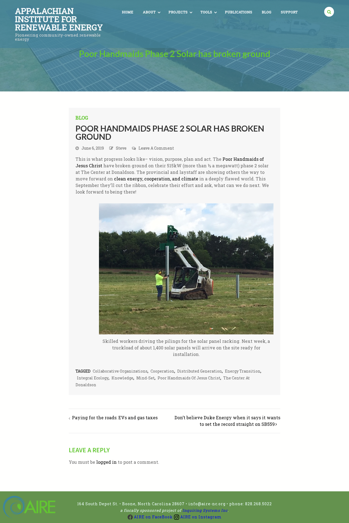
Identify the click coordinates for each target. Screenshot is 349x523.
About (149, 12)
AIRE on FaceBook (153, 516)
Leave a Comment (156, 148)
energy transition (242, 371)
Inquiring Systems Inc (205, 510)
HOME (127, 12)
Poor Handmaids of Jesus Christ (189, 378)
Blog (266, 12)
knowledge (122, 378)
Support (289, 12)
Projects (178, 12)
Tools (206, 12)
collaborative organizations (120, 371)
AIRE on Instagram (200, 516)
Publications (238, 12)
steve (121, 148)
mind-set (145, 378)
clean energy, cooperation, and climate (156, 179)
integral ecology (93, 378)
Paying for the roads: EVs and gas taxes (115, 417)
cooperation (162, 371)
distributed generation (199, 371)
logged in (106, 462)
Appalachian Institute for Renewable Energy (59, 19)
